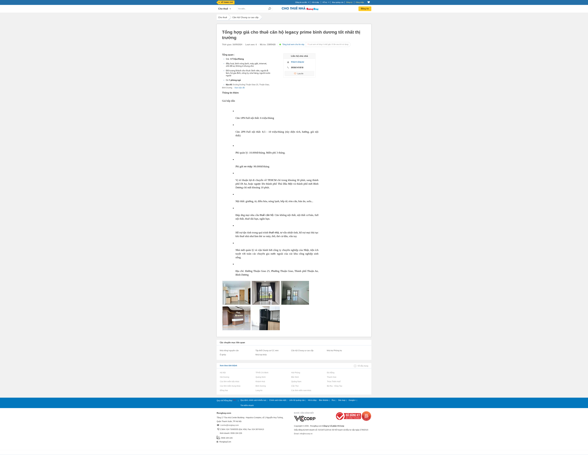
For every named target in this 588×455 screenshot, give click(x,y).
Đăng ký (349, 2)
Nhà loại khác (261, 355)
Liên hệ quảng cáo (297, 400)
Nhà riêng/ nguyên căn (229, 350)
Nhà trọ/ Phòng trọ (334, 350)
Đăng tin (365, 9)
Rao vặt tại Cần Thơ (295, 386)
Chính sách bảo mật (277, 400)
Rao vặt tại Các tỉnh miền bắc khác (229, 381)
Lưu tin (300, 74)
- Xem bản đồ (239, 88)
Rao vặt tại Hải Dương (224, 377)
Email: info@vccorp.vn (303, 434)
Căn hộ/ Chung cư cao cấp (245, 17)
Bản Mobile (323, 400)
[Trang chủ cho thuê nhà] (300, 10)
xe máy (248, 166)
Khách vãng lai (297, 62)
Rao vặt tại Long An (258, 390)
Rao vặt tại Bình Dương (260, 386)
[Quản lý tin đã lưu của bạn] (369, 2)
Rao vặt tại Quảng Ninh (260, 377)
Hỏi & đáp (312, 400)
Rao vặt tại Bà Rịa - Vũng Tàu (334, 386)
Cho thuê (222, 17)
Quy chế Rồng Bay (225, 400)
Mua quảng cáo (337, 2)
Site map (341, 400)
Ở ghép (223, 355)
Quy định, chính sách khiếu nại (253, 400)
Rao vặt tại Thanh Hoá (331, 377)
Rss (333, 400)
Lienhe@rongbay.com (229, 425)
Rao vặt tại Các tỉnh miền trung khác (230, 386)
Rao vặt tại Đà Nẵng (330, 373)
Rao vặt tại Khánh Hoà (260, 381)
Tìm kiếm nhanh (247, 405)
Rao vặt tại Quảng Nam (296, 381)
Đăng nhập (360, 2)
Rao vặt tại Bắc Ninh (295, 377)
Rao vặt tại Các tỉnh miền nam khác (301, 390)
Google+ (352, 400)
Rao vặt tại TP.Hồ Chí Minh (261, 373)
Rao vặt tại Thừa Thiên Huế (334, 381)
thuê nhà (274, 232)
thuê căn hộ (266, 215)
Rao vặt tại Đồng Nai (224, 390)
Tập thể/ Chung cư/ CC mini (267, 350)
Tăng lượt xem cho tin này (315, 44)
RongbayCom (225, 442)
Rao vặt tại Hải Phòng (295, 373)
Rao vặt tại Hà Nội (223, 373)
